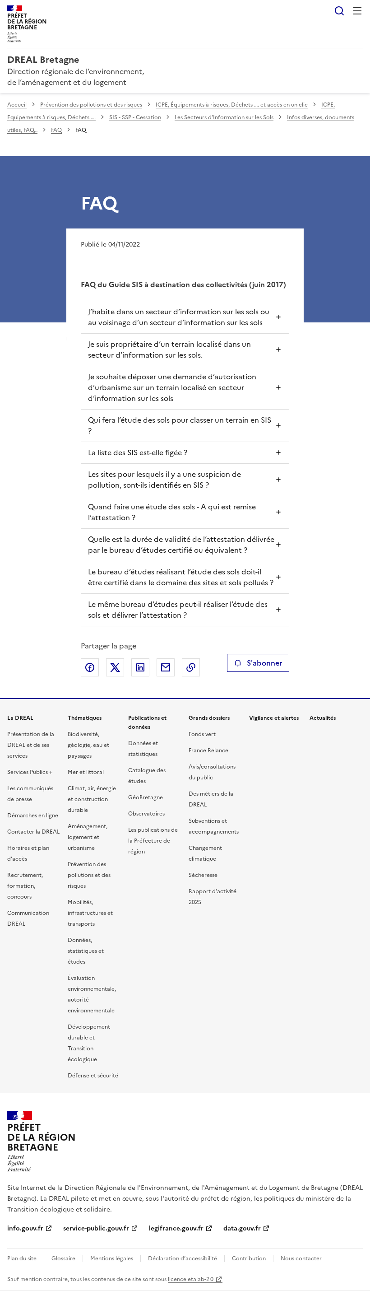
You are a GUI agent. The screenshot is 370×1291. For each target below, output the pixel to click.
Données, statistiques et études (86, 951)
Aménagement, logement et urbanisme (87, 837)
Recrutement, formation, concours (25, 886)
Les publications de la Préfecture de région (153, 841)
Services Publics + (29, 772)
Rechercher (339, 11)
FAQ (56, 130)
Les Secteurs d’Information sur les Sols (224, 117)
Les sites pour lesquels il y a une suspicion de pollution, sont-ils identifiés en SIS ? (164, 479)
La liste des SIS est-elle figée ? (137, 452)
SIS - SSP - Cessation (135, 117)
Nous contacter (301, 1258)
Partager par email (166, 667)
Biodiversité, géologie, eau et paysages (88, 745)
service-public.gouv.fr (96, 1228)
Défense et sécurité (93, 1076)
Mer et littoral (86, 772)
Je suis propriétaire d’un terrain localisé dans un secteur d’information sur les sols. (169, 349)
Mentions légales (111, 1258)
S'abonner (264, 662)
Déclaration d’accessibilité (182, 1258)
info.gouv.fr (25, 1228)
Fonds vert (202, 734)
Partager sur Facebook (90, 667)
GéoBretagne (145, 797)
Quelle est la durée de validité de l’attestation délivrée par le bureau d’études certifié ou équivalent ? (181, 544)
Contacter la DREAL (33, 832)
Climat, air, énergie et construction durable (92, 799)
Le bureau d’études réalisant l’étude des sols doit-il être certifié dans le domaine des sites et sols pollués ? (180, 577)
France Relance (208, 750)
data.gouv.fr (242, 1228)
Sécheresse (203, 875)
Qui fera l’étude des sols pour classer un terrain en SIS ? (179, 425)
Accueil (17, 105)
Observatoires (146, 814)
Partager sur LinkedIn (140, 667)
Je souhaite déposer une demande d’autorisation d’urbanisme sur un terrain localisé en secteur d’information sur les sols (172, 387)
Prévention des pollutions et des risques (91, 105)
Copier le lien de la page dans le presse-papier (191, 667)
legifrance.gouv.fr (176, 1228)
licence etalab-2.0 (190, 1279)
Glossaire (63, 1258)
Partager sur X (115, 667)
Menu (357, 11)
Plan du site (22, 1258)
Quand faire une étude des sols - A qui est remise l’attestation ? (172, 512)
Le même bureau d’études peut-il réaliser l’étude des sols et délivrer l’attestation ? (178, 609)
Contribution (249, 1258)
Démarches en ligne (32, 815)
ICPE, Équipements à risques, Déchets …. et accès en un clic (232, 105)
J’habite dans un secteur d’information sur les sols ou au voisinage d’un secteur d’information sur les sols (178, 317)
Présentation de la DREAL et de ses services (30, 745)
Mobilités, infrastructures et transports (90, 913)
